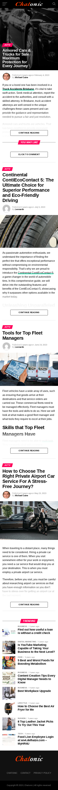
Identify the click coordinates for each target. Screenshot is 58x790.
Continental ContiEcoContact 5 (35, 272)
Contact (25, 773)
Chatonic (12, 773)
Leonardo (19, 209)
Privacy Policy (42, 773)
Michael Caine (21, 77)
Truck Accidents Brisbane (18, 89)
